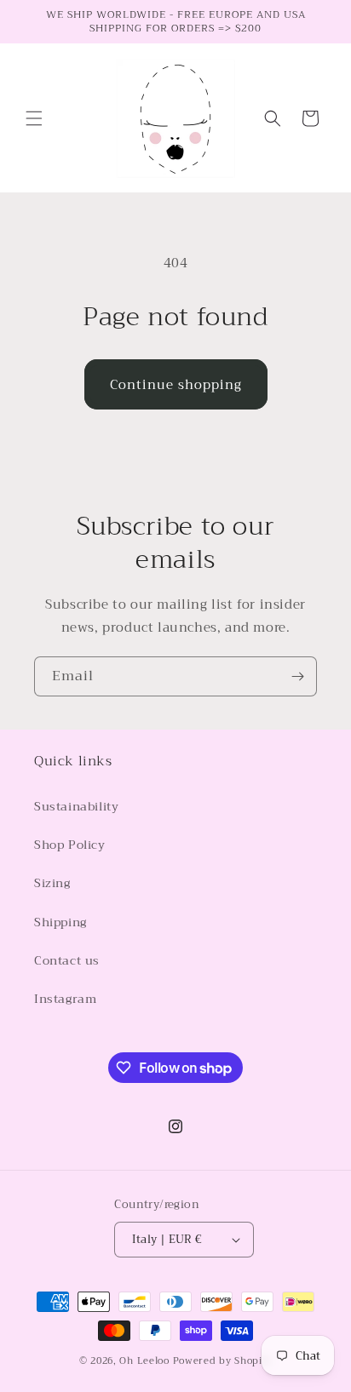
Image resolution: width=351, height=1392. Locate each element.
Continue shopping (176, 385)
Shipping (60, 922)
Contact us (67, 960)
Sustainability (76, 806)
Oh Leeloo (144, 1361)
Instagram (65, 998)
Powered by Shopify (223, 1361)
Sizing (52, 883)
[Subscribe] (297, 676)
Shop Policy (70, 844)
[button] (34, 118)
